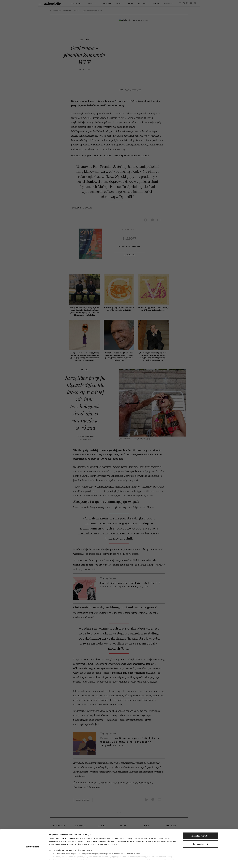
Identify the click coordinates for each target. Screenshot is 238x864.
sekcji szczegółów (153, 860)
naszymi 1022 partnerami (67, 838)
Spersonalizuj (199, 844)
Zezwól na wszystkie (200, 836)
